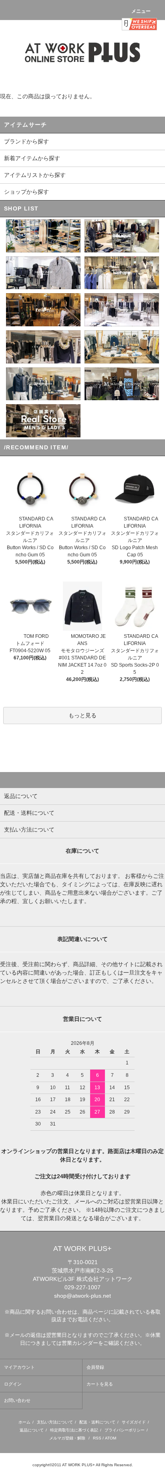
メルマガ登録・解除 (67, 1438)
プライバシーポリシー (125, 1430)
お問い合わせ (17, 1400)
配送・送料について (97, 1422)
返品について (32, 1430)
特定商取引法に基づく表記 (74, 1430)
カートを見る (100, 1384)
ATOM (110, 1438)
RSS (97, 1438)
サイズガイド (134, 1422)
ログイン (13, 1384)
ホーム (24, 1422)
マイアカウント (19, 1367)
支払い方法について (55, 1422)
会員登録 (95, 1367)
